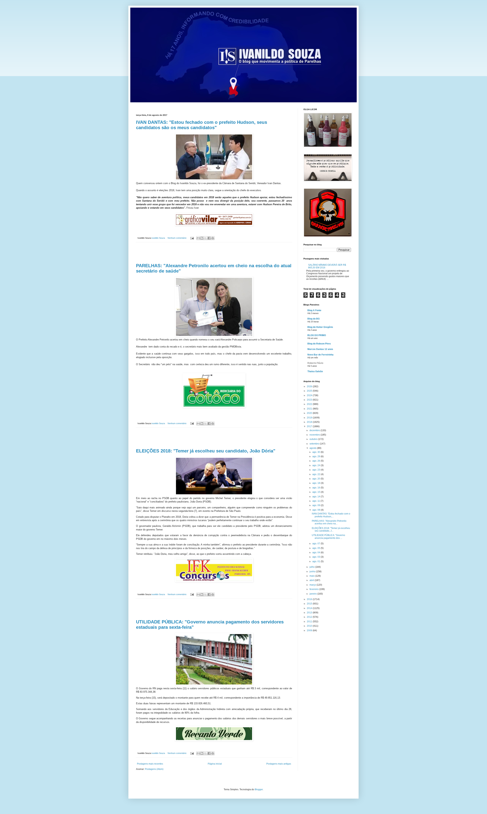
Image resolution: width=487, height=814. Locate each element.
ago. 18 (316, 483)
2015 (310, 603)
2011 (310, 621)
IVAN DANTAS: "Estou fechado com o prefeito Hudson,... (331, 515)
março (313, 584)
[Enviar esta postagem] (191, 238)
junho (313, 571)
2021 (310, 408)
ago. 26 (316, 460)
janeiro (313, 593)
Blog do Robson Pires (319, 343)
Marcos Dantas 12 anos (320, 349)
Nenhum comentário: (177, 238)
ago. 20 (316, 478)
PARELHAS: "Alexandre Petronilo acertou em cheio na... (329, 522)
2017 (310, 426)
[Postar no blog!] (202, 238)
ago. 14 (316, 496)
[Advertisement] (214, 252)
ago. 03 (316, 557)
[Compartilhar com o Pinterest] (213, 238)
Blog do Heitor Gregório (320, 327)
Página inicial (215, 763)
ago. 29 (316, 456)
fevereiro (314, 589)
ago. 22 (316, 474)
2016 (310, 599)
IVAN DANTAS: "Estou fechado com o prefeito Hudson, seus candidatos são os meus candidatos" (201, 125)
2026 (310, 386)
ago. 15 (316, 492)
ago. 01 (316, 561)
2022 (310, 404)
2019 (310, 417)
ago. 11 (316, 501)
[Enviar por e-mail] (198, 238)
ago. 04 (316, 552)
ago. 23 (316, 469)
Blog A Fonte (314, 310)
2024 (310, 395)
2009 (310, 630)
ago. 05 (316, 548)
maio (312, 576)
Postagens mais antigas (278, 763)
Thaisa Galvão (315, 371)
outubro (314, 439)
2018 (310, 422)
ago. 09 (316, 505)
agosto (313, 448)
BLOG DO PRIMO (316, 335)
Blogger (259, 789)
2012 (310, 617)
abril (312, 580)
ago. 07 (316, 543)
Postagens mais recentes (150, 763)
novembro (315, 434)
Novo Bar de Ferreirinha (320, 354)
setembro (315, 443)
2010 (310, 626)
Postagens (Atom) (154, 769)
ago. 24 (316, 465)
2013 (310, 612)
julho (312, 567)
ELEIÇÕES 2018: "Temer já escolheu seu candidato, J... (331, 529)
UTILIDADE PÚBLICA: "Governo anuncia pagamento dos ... (328, 536)
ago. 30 (316, 452)
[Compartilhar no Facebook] (209, 238)
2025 (310, 391)
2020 (310, 413)
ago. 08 (316, 510)
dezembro (315, 430)
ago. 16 (316, 487)
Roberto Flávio (315, 363)
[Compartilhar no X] (205, 238)
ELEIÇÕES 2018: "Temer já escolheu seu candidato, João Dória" (205, 450)
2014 (310, 608)
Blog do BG (313, 318)
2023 (310, 399)
